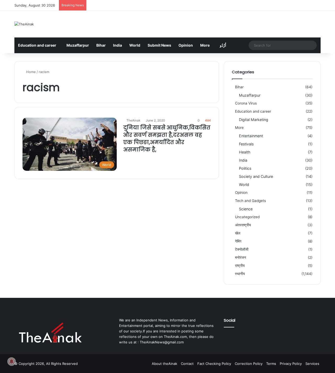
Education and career (37, 45)
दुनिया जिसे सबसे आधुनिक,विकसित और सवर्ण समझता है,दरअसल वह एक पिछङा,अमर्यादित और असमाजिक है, (166, 138)
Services (312, 363)
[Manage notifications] (11, 361)
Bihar (101, 45)
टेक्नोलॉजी (241, 249)
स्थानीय (240, 274)
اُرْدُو (223, 45)
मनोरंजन (240, 257)
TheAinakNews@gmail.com (162, 342)
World (134, 45)
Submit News (159, 45)
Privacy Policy (291, 363)
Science (246, 209)
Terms (271, 363)
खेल (237, 233)
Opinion (185, 45)
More (205, 45)
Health (244, 152)
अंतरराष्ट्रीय (243, 225)
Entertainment (251, 136)
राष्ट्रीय (240, 266)
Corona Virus (246, 103)
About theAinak (164, 363)
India (117, 45)
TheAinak (133, 120)
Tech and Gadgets (250, 201)
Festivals (246, 144)
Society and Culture (256, 176)
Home (30, 72)
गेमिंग (238, 241)
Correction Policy (249, 363)
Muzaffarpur (77, 45)
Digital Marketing (253, 119)
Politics (245, 168)
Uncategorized (247, 217)
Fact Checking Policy (214, 363)
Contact (187, 363)
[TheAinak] (24, 24)
